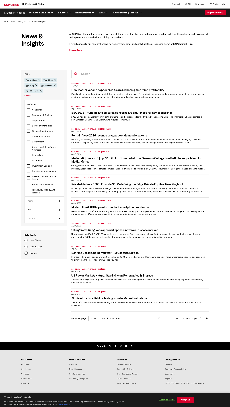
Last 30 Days (36, 246)
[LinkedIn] (131, 346)
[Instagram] (121, 346)
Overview (73, 364)
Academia (37, 110)
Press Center (26, 378)
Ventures (25, 374)
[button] (39, 80)
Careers (168, 364)
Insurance (37, 160)
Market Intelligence (19, 21)
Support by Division (125, 369)
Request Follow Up (215, 12)
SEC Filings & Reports (78, 378)
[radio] (26, 240)
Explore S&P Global (34, 4)
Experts (168, 378)
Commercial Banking (42, 115)
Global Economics (41, 136)
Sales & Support (124, 364)
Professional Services (42, 184)
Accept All (185, 400)
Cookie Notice (64, 404)
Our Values (25, 364)
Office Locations (124, 378)
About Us (25, 383)
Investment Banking (42, 166)
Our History (26, 369)
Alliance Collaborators (126, 383)
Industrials (37, 155)
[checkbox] (44, 109)
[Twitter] (110, 346)
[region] (115, 400)
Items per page (78, 318)
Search (177, 4)
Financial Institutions (42, 131)
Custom (33, 253)
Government (38, 141)
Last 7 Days (35, 240)
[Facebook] (115, 346)
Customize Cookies (167, 400)
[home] (5, 21)
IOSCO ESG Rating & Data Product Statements (184, 383)
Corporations (38, 120)
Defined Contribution (42, 125)
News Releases (75, 369)
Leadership (170, 374)
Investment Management (44, 171)
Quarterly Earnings (77, 374)
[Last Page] (206, 318)
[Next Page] (200, 318)
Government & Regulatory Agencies (45, 148)
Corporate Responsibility (175, 369)
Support (201, 4)
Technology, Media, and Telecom (43, 191)
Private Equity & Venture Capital (44, 178)
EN (189, 4)
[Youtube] (126, 346)
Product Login (219, 4)
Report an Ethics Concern (128, 374)
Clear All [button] (27, 96)
